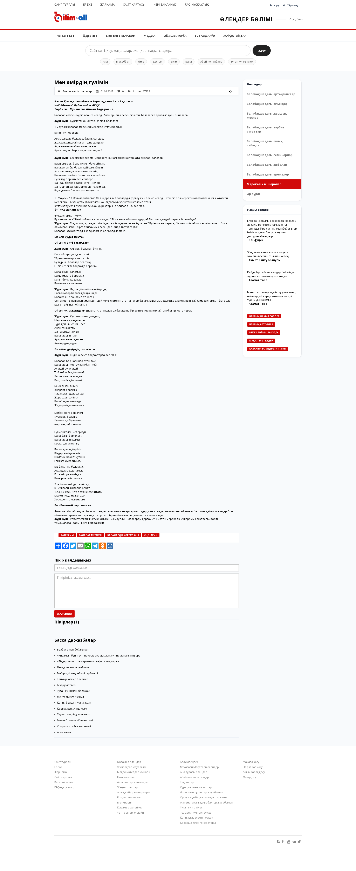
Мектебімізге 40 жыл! (70, 697)
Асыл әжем (64, 732)
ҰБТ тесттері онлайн (130, 812)
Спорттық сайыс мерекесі (74, 726)
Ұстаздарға (205, 35)
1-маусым (67, 535)
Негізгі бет (65, 35)
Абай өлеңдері (189, 762)
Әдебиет (90, 35)
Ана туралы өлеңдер (193, 772)
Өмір (141, 61)
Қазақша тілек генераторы (198, 823)
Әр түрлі (253, 194)
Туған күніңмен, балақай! (73, 691)
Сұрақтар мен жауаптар (196, 787)
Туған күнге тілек (242, 61)
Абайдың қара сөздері (195, 777)
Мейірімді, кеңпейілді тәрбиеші (77, 673)
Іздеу (262, 50)
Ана (105, 61)
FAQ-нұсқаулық (197, 4)
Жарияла (64, 614)
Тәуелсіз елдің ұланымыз (73, 714)
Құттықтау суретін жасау (196, 817)
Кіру (277, 5)
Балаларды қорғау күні (123, 535)
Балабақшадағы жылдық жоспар (267, 115)
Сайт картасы (134, 4)
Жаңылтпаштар (127, 787)
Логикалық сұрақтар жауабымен (201, 792)
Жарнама (107, 4)
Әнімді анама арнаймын (73, 667)
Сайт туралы (64, 4)
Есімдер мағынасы (129, 797)
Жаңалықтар (234, 35)
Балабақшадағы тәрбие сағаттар (266, 129)
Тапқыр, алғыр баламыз (73, 679)
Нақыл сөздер (126, 777)
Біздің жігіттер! (66, 685)
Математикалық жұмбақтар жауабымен (206, 802)
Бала (188, 61)
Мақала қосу (251, 762)
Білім (174, 61)
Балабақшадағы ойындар (267, 104)
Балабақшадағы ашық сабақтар (264, 143)
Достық (157, 61)
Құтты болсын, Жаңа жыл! (74, 702)
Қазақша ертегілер (130, 807)
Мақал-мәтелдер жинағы (133, 772)
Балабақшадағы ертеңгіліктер (271, 94)
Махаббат (123, 61)
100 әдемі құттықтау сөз (196, 812)
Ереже (87, 4)
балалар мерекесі (90, 535)
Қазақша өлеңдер (129, 762)
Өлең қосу (249, 777)
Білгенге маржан (120, 35)
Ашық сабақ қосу (254, 772)
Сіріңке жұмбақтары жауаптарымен (203, 797)
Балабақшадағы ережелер (268, 174)
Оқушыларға (175, 35)
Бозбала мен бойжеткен (73, 649)
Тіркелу (292, 5)
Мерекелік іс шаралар (77, 91)
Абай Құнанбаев (211, 61)
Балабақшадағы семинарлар (270, 155)
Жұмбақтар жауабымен (132, 767)
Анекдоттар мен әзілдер (133, 782)
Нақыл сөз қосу (253, 767)
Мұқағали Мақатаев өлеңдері (199, 767)
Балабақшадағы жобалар (267, 165)
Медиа (149, 35)
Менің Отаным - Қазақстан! (75, 720)
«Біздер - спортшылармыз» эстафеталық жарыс (88, 661)
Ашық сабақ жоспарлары (133, 792)
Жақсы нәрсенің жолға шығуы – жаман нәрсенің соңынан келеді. (268, 254)
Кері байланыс (165, 4)
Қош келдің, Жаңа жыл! (72, 708)
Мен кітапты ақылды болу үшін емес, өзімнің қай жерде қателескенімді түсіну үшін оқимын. (271, 296)
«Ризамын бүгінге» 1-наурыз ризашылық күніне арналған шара (99, 655)
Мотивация (124, 802)
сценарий (150, 535)
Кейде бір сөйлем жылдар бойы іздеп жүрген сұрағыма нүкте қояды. (271, 274)
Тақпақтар (187, 782)
